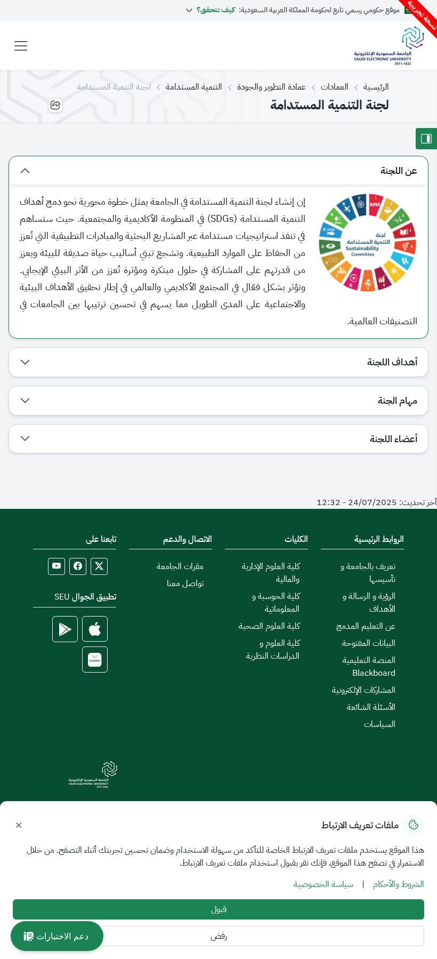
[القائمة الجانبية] (426, 138)
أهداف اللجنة (392, 362)
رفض (219, 936)
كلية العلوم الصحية (269, 626)
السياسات (379, 724)
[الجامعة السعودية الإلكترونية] (388, 46)
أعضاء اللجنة (393, 438)
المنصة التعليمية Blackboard (369, 667)
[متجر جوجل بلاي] (65, 629)
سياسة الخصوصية (323, 884)
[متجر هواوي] (95, 659)
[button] (57, 936)
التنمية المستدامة (194, 87)
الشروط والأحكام (398, 884)
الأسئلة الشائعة (371, 707)
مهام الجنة (397, 400)
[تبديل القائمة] (21, 46)
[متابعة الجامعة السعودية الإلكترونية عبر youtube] (56, 566)
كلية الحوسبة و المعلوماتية (276, 603)
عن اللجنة (399, 170)
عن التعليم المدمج (365, 626)
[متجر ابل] (95, 629)
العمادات (335, 87)
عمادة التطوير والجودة (271, 87)
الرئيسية (376, 87)
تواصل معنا (185, 583)
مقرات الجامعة (180, 566)
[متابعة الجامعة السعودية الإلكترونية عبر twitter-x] (99, 566)
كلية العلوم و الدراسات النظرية (273, 649)
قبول (218, 909)
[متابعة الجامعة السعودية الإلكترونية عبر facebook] (77, 566)
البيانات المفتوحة (368, 643)
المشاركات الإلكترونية (363, 690)
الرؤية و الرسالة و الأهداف (369, 603)
